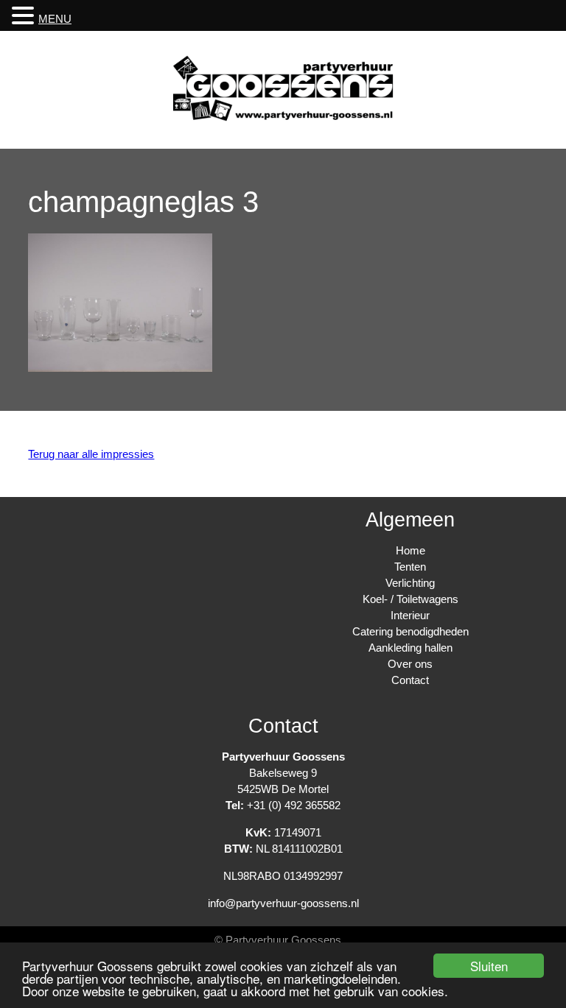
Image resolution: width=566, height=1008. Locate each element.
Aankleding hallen (410, 647)
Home (410, 550)
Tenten (410, 566)
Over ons (410, 664)
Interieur (410, 615)
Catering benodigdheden (410, 631)
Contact (410, 680)
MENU (54, 19)
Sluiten (489, 965)
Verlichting (410, 583)
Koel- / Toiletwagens (410, 599)
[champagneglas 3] (120, 368)
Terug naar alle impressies (91, 454)
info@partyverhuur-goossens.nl (283, 903)
